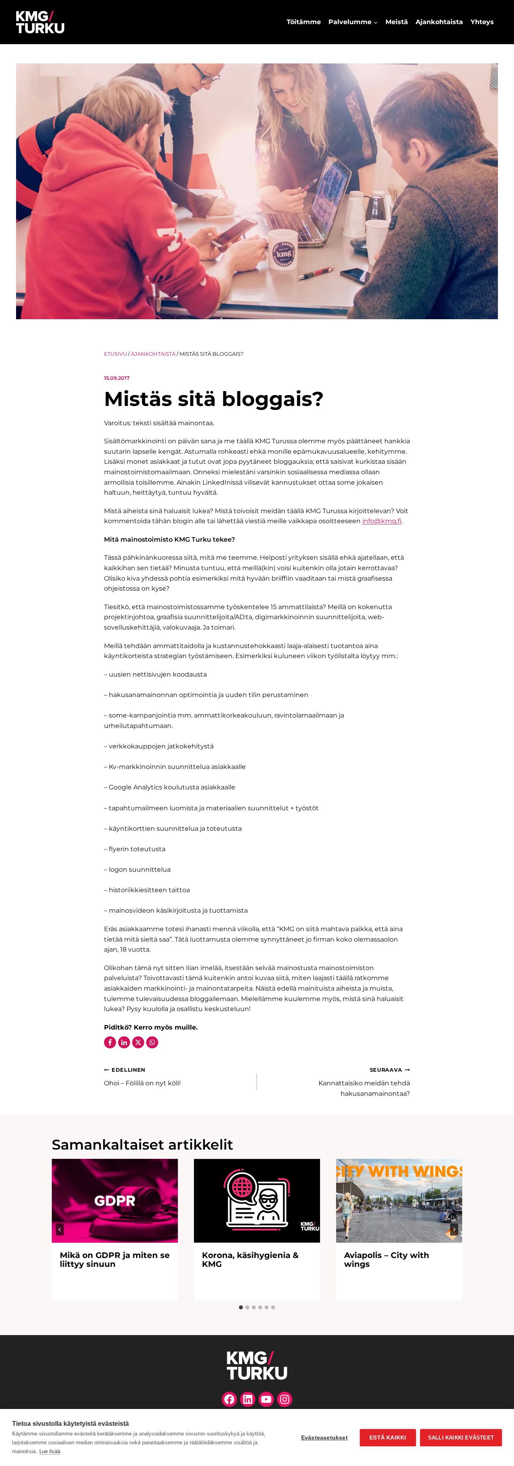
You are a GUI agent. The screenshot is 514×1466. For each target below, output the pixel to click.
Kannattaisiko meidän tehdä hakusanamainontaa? (364, 1082)
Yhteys (482, 22)
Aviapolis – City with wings (386, 1259)
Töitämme (304, 22)
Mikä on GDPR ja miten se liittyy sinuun (115, 1259)
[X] (138, 1042)
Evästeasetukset (324, 1438)
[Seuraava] (454, 1229)
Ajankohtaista (439, 22)
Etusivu (115, 354)
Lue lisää (49, 1451)
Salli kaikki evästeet (461, 1438)
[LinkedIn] (124, 1042)
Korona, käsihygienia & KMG (250, 1259)
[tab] (241, 1307)
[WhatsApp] (152, 1042)
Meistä (397, 22)
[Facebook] (110, 1042)
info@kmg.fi (382, 521)
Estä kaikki (387, 1438)
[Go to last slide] (60, 1229)
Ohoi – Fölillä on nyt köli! (142, 1077)
